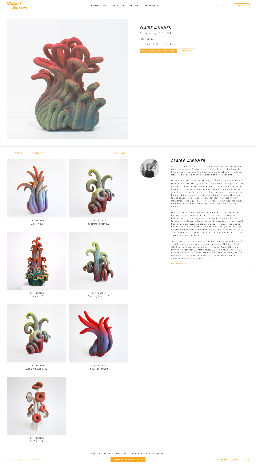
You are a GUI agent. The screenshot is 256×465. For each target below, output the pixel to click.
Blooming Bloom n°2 (98, 224)
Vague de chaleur (98, 369)
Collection (118, 6)
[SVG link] (17, 5)
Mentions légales (40, 460)
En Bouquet (36, 441)
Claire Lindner (155, 27)
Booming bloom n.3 (98, 296)
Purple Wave (36, 224)
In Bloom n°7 (37, 296)
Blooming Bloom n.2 (36, 369)
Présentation (99, 6)
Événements (151, 6)
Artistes (135, 6)
